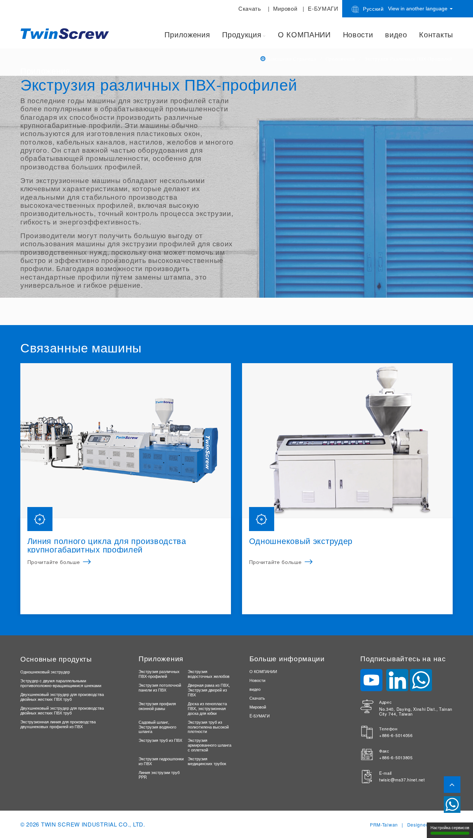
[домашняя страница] (66, 32)
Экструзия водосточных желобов (208, 673)
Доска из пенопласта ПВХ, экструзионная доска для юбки (207, 708)
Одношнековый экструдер (45, 672)
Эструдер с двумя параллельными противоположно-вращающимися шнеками (60, 683)
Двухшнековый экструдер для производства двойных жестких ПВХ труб (62, 696)
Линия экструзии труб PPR (159, 774)
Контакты (436, 34)
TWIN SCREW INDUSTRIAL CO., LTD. (93, 824)
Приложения (187, 34)
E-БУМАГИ (323, 8)
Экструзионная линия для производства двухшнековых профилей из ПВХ (58, 724)
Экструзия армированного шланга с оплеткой (209, 745)
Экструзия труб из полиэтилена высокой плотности (208, 726)
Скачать (249, 8)
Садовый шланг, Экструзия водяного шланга (157, 726)
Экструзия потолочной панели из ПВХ (160, 687)
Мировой (285, 8)
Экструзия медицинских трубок (207, 761)
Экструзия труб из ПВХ (160, 740)
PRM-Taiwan (384, 824)
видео (396, 34)
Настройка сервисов (450, 827)
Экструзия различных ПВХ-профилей (159, 673)
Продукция (241, 34)
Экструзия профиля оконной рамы (157, 705)
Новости (358, 34)
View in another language (418, 8)
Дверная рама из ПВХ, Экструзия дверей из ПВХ (209, 689)
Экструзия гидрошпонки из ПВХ (161, 761)
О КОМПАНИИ (304, 34)
